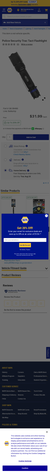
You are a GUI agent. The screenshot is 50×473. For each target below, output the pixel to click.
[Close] (47, 432)
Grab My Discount (25, 245)
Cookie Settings (25, 461)
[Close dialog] (46, 215)
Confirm (25, 468)
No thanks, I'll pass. (25, 249)
